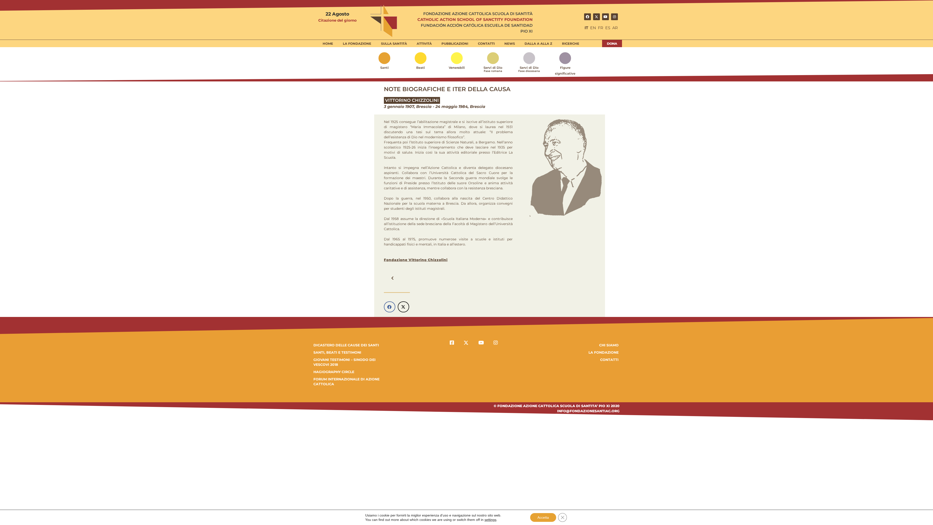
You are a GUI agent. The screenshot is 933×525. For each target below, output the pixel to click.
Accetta (543, 517)
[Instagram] (614, 16)
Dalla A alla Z (538, 43)
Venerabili (457, 68)
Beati (420, 68)
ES (607, 28)
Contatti (486, 43)
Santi (384, 68)
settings (490, 520)
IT (586, 28)
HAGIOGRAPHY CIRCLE (333, 372)
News (509, 43)
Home (328, 43)
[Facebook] (587, 16)
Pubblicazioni (454, 43)
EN (593, 28)
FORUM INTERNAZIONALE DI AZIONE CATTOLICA (346, 381)
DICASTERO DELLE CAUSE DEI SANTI (346, 345)
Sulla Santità (394, 43)
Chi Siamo (609, 345)
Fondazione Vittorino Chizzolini (416, 260)
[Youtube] (605, 16)
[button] (392, 278)
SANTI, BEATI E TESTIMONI (337, 352)
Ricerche (570, 43)
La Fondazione (357, 43)
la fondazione (603, 352)
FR (600, 28)
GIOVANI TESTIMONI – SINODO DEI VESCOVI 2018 (344, 362)
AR (615, 28)
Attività (424, 43)
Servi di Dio (493, 69)
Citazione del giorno (337, 20)
